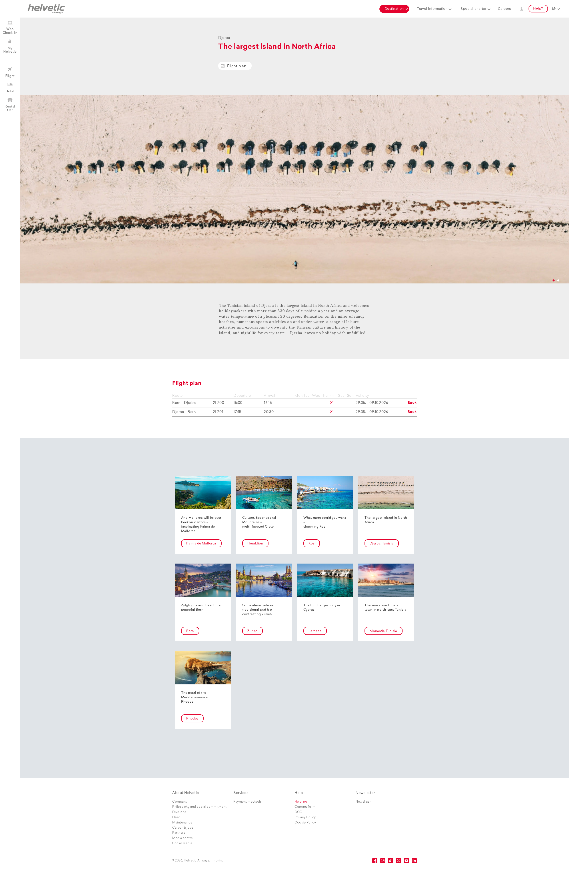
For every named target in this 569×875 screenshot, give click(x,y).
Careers (504, 9)
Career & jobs (182, 827)
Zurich (252, 631)
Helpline (301, 801)
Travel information (432, 9)
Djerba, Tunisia (381, 543)
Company (179, 801)
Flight (9, 76)
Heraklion (255, 543)
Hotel (10, 91)
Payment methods (247, 801)
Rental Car (10, 108)
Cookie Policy (305, 822)
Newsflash (363, 801)
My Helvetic (9, 50)
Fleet (176, 817)
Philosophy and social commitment (199, 806)
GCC (298, 812)
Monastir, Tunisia (383, 631)
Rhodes (192, 718)
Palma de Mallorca (201, 543)
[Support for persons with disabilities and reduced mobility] (521, 9)
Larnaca (315, 631)
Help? (538, 8)
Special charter (473, 9)
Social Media (182, 843)
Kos (312, 543)
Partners (178, 832)
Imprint (217, 860)
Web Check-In (10, 31)
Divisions (179, 812)
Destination (394, 9)
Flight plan (236, 66)
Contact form (305, 806)
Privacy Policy (305, 817)
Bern (190, 631)
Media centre (182, 838)
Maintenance (182, 822)
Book (412, 403)
